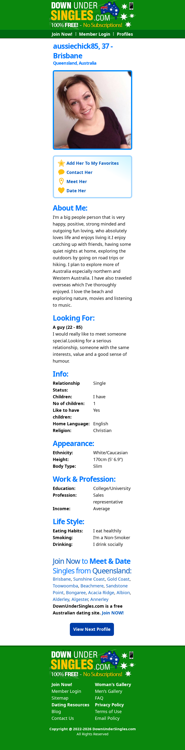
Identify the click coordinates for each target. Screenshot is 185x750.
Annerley (99, 599)
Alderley (61, 599)
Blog (56, 711)
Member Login (94, 34)
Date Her (76, 190)
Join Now (66, 561)
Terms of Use (108, 711)
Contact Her (79, 172)
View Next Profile (92, 629)
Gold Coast (118, 579)
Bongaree (76, 592)
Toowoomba (65, 586)
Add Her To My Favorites (92, 163)
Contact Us (63, 718)
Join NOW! (113, 613)
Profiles (125, 34)
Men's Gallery (108, 691)
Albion (123, 592)
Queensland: (112, 571)
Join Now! (62, 34)
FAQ (99, 698)
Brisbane (62, 579)
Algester (80, 599)
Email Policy (107, 718)
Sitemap (60, 698)
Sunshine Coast (89, 579)
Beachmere (92, 586)
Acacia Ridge (101, 592)
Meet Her (76, 181)
